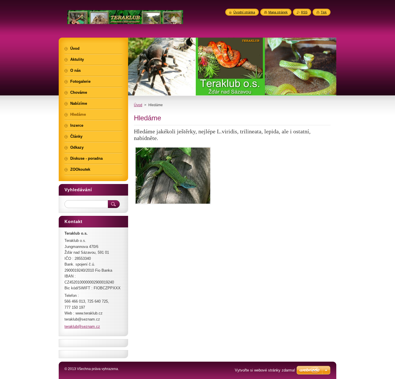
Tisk (324, 12)
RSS (304, 12)
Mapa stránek (278, 12)
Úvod (138, 105)
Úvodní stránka (244, 12)
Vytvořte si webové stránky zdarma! (265, 370)
